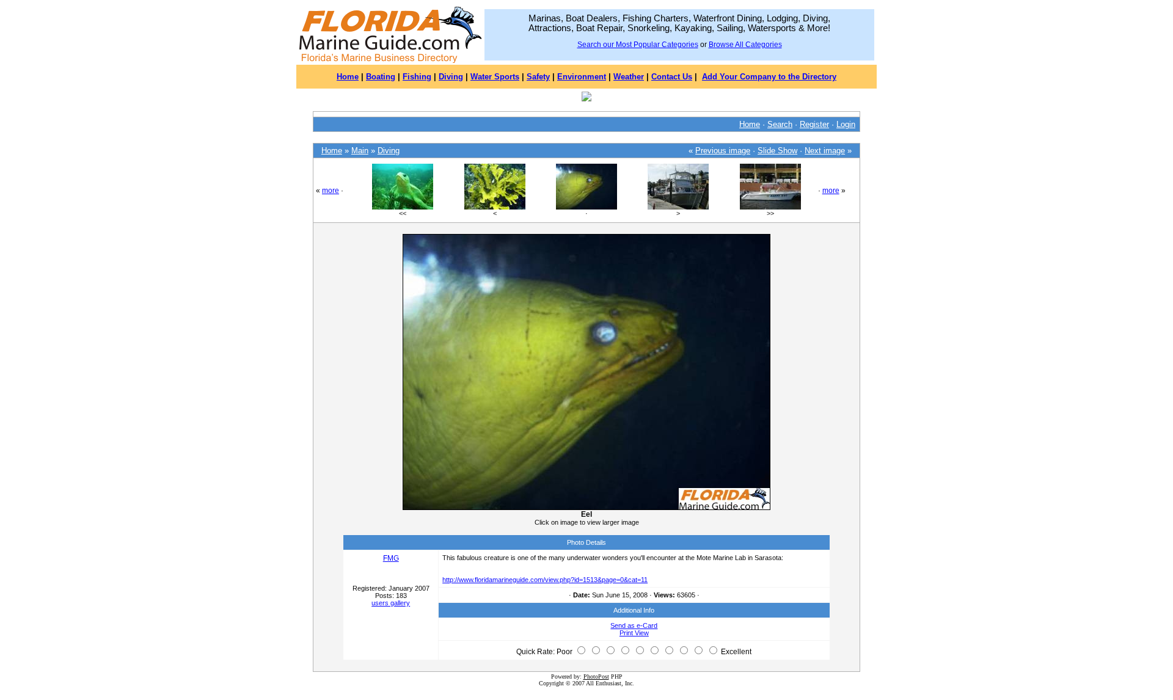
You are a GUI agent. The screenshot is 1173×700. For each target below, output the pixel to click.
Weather (628, 76)
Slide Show (777, 150)
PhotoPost (596, 676)
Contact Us (671, 76)
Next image (825, 150)
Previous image (722, 150)
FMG (391, 558)
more (330, 190)
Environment (581, 76)
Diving (451, 76)
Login (845, 124)
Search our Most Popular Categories (637, 44)
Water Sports (494, 76)
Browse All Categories (745, 44)
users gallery (390, 603)
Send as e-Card (633, 625)
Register (814, 124)
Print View (634, 632)
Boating (380, 76)
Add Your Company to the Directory (769, 76)
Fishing (417, 76)
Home (348, 76)
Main (359, 150)
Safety (538, 76)
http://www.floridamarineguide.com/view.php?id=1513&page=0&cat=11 (545, 579)
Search (779, 124)
